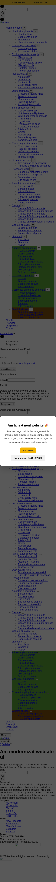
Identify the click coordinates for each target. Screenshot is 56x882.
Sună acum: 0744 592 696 (28, 458)
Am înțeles (28, 450)
